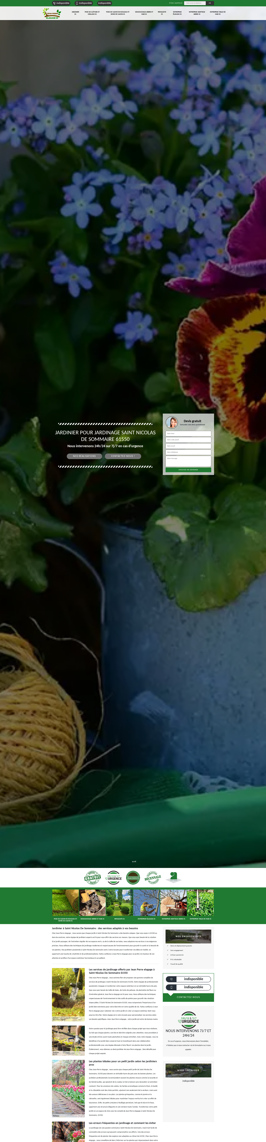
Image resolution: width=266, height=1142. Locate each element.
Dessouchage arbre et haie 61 (144, 13)
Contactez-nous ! (123, 456)
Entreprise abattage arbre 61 (197, 13)
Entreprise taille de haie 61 (218, 13)
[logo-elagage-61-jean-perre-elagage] (52, 13)
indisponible (63, 3)
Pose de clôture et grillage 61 (92, 13)
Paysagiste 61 (162, 13)
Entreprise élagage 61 (177, 13)
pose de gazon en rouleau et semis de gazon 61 (117, 13)
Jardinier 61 (75, 13)
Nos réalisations (84, 456)
